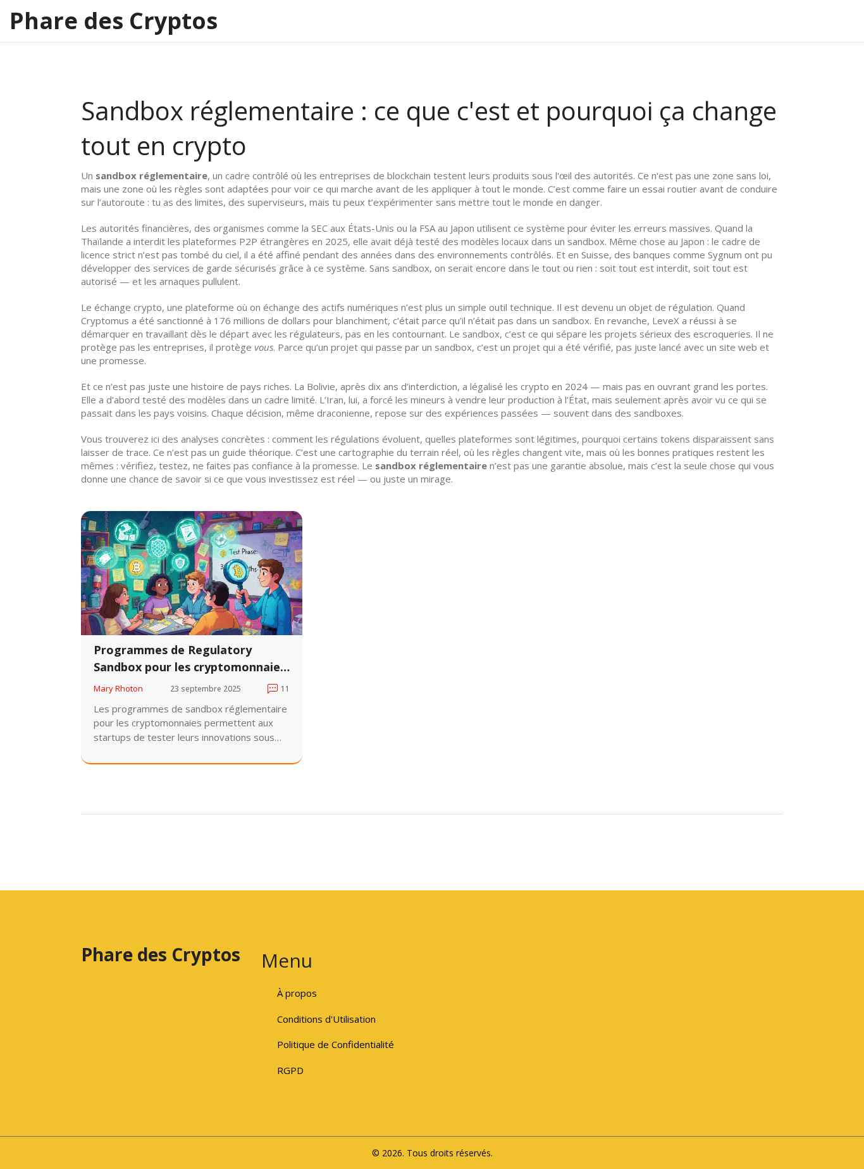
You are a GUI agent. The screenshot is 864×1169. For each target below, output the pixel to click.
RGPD (290, 1070)
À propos (297, 993)
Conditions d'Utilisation (326, 1019)
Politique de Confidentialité (335, 1044)
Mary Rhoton (118, 688)
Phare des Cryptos (113, 20)
